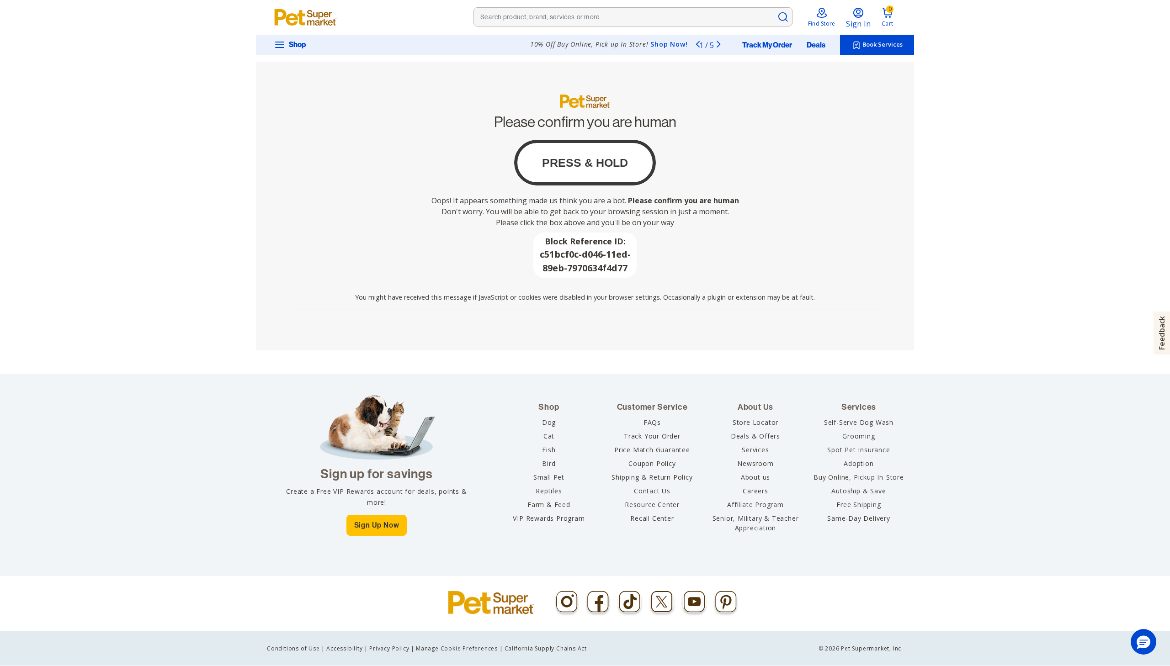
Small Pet (548, 477)
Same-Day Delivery (858, 518)
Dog (549, 422)
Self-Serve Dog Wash (858, 422)
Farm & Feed (548, 504)
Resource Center (652, 504)
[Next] (718, 44)
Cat (548, 436)
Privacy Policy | (392, 648)
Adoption (858, 463)
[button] (1143, 642)
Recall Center (652, 518)
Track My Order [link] (767, 45)
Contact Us (652, 490)
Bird (548, 463)
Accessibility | (347, 648)
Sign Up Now (376, 525)
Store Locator (755, 422)
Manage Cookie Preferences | (459, 648)
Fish (548, 449)
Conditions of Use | (296, 648)
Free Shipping (858, 504)
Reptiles (549, 490)
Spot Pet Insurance (858, 449)
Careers (755, 490)
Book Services (882, 44)
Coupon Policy (651, 463)
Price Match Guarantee (652, 449)
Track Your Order (652, 436)
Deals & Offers (755, 436)
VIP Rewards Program (549, 518)
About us (755, 477)
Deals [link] (816, 45)
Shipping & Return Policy (652, 477)
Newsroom (755, 463)
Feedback (1162, 333)
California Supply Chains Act (546, 648)
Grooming (858, 436)
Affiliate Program (755, 504)
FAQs (652, 422)
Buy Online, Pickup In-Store (859, 477)
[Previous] (697, 44)
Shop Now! (668, 44)
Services (755, 449)
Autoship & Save (858, 490)
